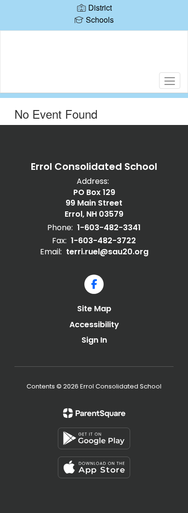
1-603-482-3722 (103, 240)
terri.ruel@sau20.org (107, 251)
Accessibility (94, 324)
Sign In (94, 340)
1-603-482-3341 (109, 227)
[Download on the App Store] (94, 467)
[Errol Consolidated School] (94, 54)
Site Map (94, 308)
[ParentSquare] (94, 413)
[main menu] (169, 80)
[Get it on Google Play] (94, 438)
